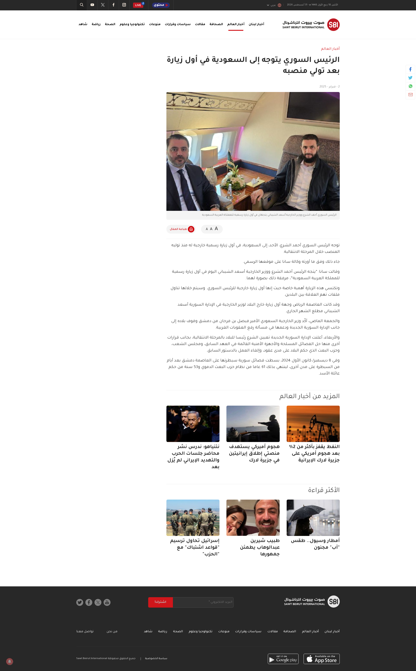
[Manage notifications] (9, 661)
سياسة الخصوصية (156, 658)
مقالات (200, 24)
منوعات (155, 24)
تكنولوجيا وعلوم (132, 24)
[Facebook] (410, 69)
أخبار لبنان (256, 24)
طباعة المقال (178, 229)
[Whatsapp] (410, 86)
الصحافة (216, 24)
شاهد (82, 24)
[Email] (410, 94)
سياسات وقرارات (178, 24)
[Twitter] (410, 77)
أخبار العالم (235, 24)
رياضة (96, 24)
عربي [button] (273, 5)
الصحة (110, 24)
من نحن (112, 632)
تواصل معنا (85, 632)
